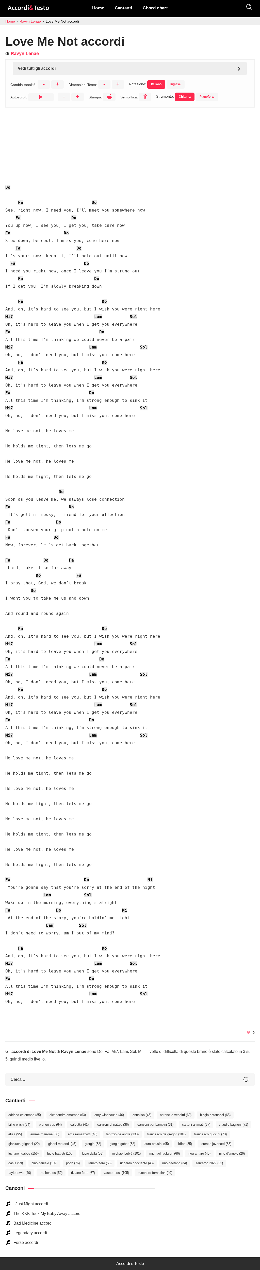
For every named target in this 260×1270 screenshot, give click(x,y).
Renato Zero (99, 1163)
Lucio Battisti (60, 1153)
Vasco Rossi (116, 1173)
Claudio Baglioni (233, 1124)
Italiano (156, 84)
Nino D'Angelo (232, 1153)
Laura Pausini (156, 1144)
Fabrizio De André (122, 1134)
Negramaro (199, 1153)
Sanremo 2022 (209, 1163)
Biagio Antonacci (215, 1115)
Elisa (15, 1134)
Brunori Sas (50, 1124)
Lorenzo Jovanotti (216, 1144)
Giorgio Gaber (122, 1144)
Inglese (175, 84)
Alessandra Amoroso (68, 1115)
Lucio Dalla (92, 1153)
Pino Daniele (44, 1163)
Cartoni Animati (196, 1124)
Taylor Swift (19, 1173)
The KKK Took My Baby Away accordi (47, 1213)
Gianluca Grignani (24, 1144)
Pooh (73, 1163)
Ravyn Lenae (25, 53)
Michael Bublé (126, 1153)
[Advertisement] (130, 143)
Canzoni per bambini (155, 1124)
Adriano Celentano (24, 1115)
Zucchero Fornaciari (155, 1173)
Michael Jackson (164, 1153)
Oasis (15, 1163)
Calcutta (79, 1124)
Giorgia (93, 1144)
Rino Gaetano (174, 1163)
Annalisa (142, 1115)
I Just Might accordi (30, 1204)
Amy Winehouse (109, 1115)
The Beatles (51, 1173)
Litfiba (184, 1144)
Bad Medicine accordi (33, 1223)
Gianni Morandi (62, 1144)
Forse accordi (25, 1242)
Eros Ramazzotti (82, 1134)
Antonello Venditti (175, 1115)
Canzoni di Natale (113, 1124)
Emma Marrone (44, 1134)
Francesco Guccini (210, 1134)
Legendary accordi (30, 1233)
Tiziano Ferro (83, 1173)
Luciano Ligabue (23, 1153)
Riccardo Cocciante (137, 1163)
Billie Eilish (19, 1124)
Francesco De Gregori (166, 1134)
